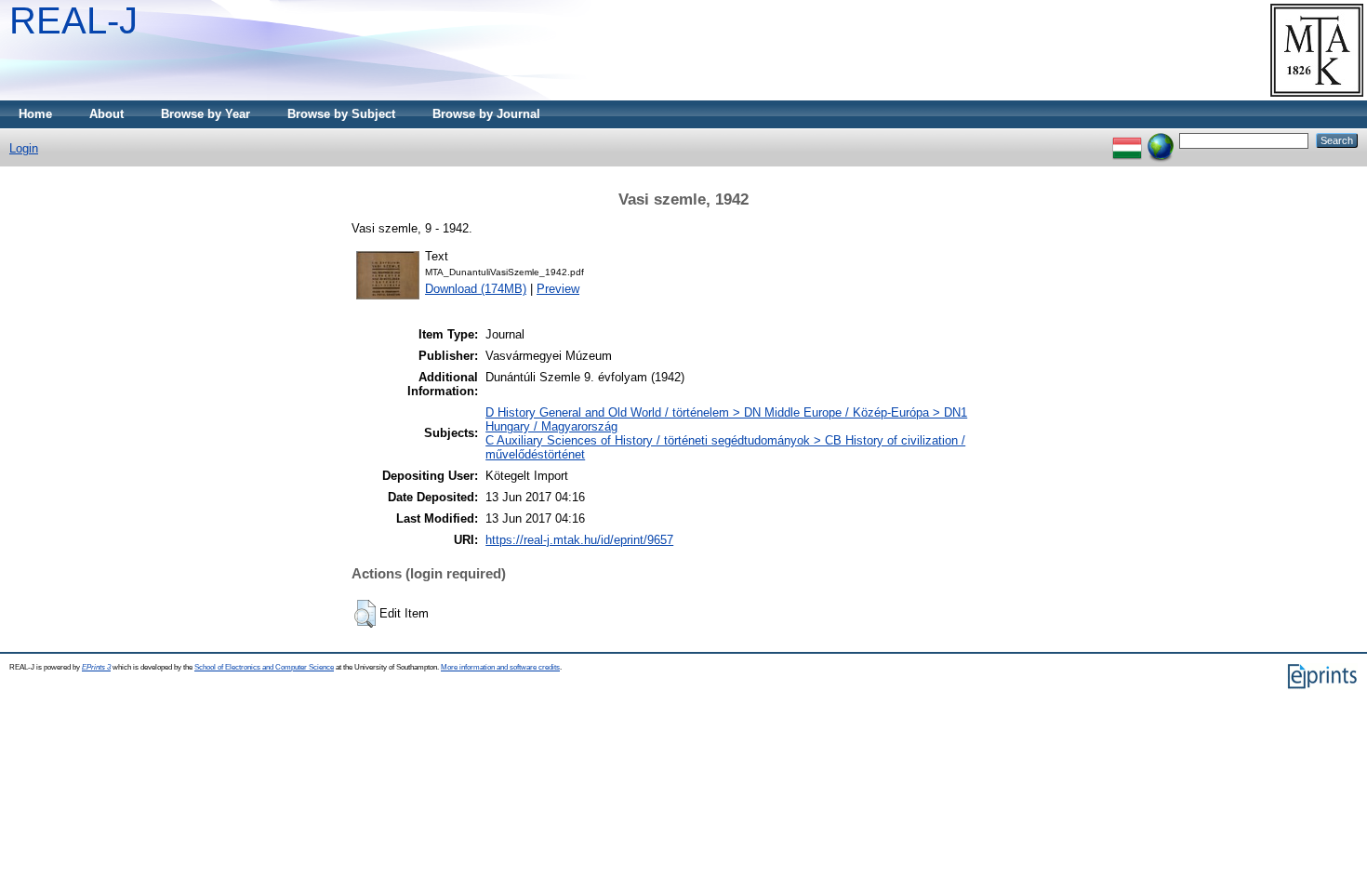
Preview (558, 289)
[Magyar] (1127, 140)
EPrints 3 (96, 667)
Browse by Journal (486, 114)
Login (23, 148)
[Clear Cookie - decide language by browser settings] (1160, 140)
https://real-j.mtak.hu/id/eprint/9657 (579, 540)
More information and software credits (500, 667)
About (106, 114)
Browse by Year (205, 114)
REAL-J (73, 20)
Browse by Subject (341, 114)
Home (35, 114)
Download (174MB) (475, 289)
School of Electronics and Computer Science (264, 667)
